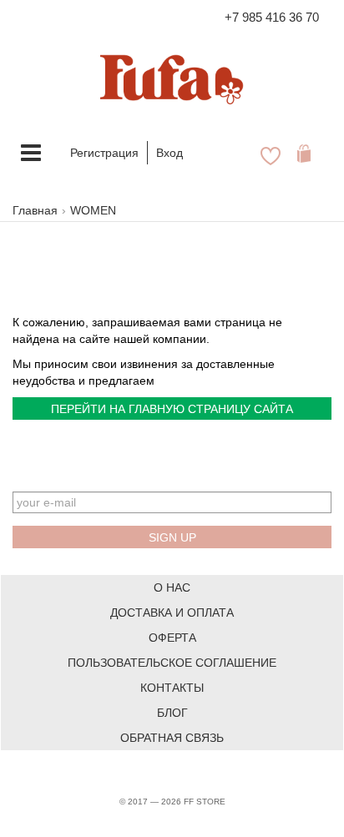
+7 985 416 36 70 (272, 17)
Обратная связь (172, 737)
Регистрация (104, 152)
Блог (172, 712)
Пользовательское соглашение (172, 662)
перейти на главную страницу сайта (172, 409)
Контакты (172, 687)
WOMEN (93, 210)
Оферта (172, 637)
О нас (172, 587)
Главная (35, 210)
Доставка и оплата (172, 612)
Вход (169, 152)
